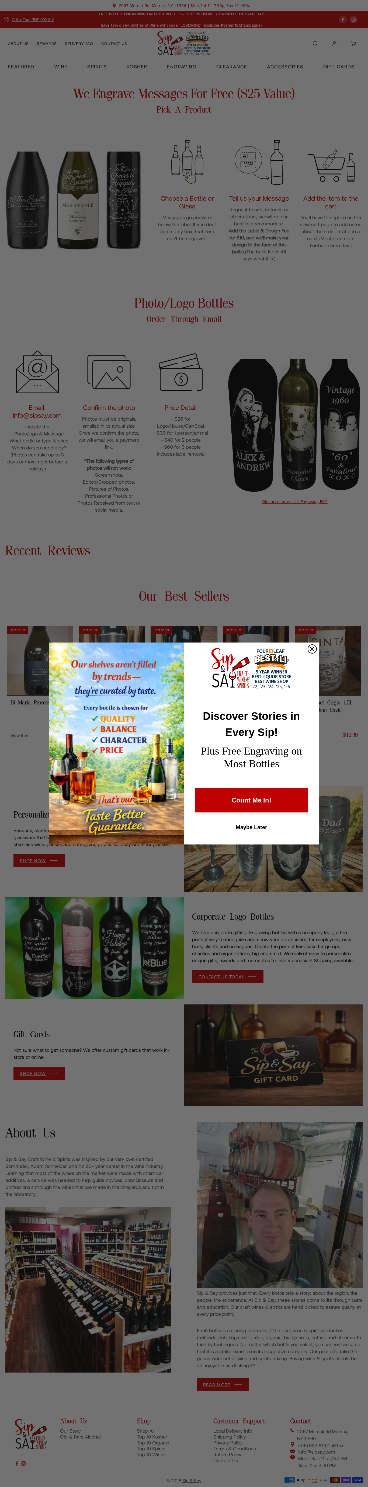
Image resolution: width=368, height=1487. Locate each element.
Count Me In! (251, 800)
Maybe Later (251, 827)
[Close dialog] (312, 649)
